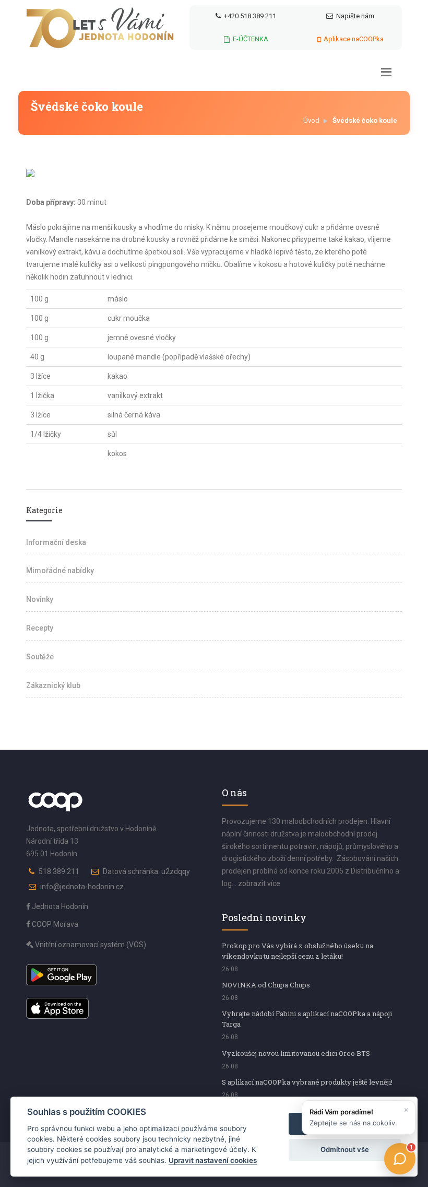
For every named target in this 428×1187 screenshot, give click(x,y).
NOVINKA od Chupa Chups (266, 985)
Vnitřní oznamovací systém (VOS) (89, 944)
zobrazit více (259, 883)
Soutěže (40, 657)
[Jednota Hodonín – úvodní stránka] (100, 28)
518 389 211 (59, 871)
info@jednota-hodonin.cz (82, 886)
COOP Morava (54, 924)
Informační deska (56, 542)
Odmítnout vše (344, 1149)
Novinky (39, 599)
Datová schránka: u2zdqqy (146, 871)
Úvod (311, 120)
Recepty (39, 628)
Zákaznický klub (53, 685)
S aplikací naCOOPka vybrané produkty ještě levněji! (307, 1082)
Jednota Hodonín (59, 906)
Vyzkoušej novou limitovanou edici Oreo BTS (296, 1053)
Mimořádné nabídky (60, 570)
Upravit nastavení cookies (213, 1160)
